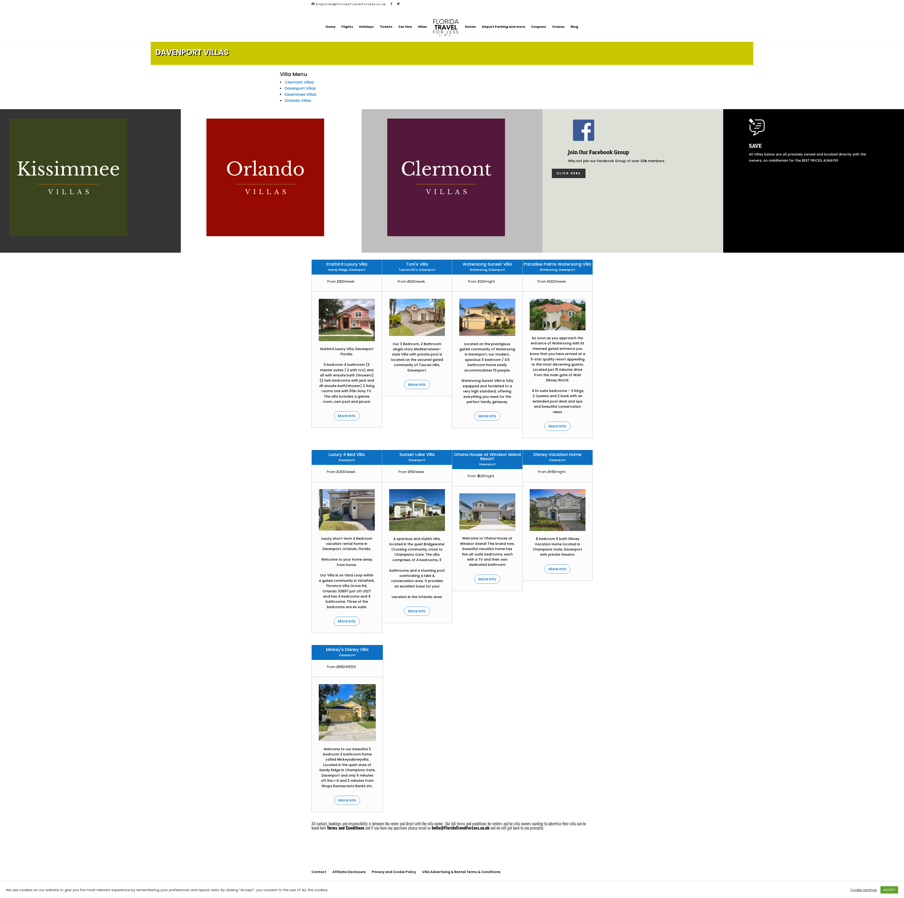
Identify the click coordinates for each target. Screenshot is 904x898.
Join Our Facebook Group (598, 152)
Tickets (386, 27)
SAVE (755, 145)
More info (347, 416)
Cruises (558, 27)
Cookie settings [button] (863, 890)
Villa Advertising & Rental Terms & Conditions (461, 872)
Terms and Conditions (345, 828)
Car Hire (405, 27)
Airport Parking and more (503, 27)
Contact (318, 872)
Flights (347, 27)
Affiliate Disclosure (349, 872)
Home (330, 27)
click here (569, 173)
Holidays (366, 27)
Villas (422, 27)
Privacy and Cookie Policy (394, 872)
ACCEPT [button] (889, 890)
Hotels (470, 27)
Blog (574, 27)
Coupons (538, 27)
